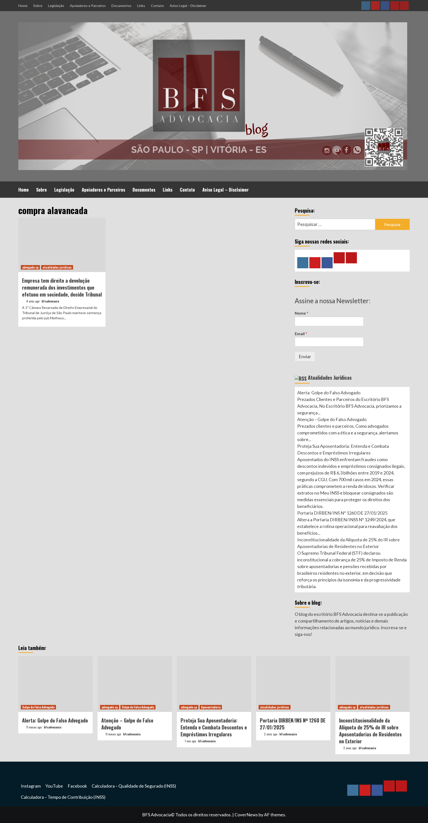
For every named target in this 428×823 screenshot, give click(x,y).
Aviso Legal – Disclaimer (188, 5)
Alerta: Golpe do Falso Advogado (328, 392)
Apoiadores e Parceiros (88, 5)
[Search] (406, 189)
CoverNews (246, 814)
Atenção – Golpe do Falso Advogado (332, 419)
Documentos (121, 5)
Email (301, 333)
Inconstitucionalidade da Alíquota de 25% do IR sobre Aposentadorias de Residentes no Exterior (370, 731)
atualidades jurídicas (57, 267)
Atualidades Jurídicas (330, 377)
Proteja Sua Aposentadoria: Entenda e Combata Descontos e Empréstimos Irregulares (214, 727)
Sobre (37, 5)
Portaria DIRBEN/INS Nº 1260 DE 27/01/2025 (342, 513)
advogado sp (30, 267)
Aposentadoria (210, 707)
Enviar (305, 356)
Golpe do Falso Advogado (38, 707)
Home (22, 5)
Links (141, 5)
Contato (157, 5)
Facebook (77, 786)
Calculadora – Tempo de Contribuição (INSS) (63, 797)
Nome (301, 313)
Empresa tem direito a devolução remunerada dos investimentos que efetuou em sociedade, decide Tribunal (62, 287)
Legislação (56, 5)
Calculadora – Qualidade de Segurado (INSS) (134, 786)
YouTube (54, 786)
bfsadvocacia (50, 301)
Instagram (31, 786)
